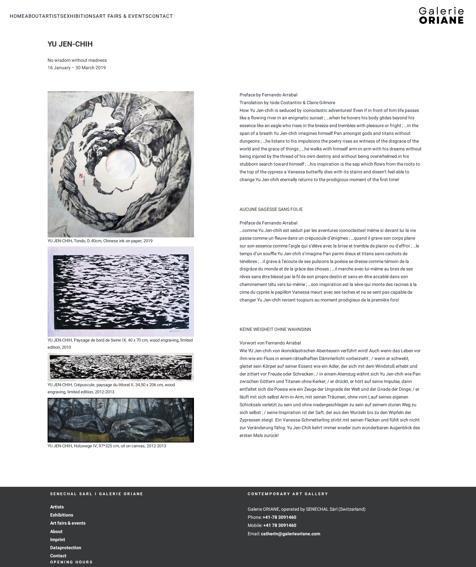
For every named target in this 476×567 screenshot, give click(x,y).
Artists (57, 507)
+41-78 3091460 (279, 517)
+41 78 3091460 (279, 525)
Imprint (57, 539)
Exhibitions (61, 515)
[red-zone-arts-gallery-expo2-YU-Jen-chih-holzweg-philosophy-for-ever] (121, 400)
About (56, 531)
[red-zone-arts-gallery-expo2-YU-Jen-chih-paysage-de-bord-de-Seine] (121, 248)
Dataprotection (65, 547)
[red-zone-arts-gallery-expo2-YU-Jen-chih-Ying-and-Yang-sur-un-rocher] (121, 355)
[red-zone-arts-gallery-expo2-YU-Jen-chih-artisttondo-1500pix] (121, 93)
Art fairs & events (67, 523)
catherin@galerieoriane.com (290, 533)
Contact (58, 555)
